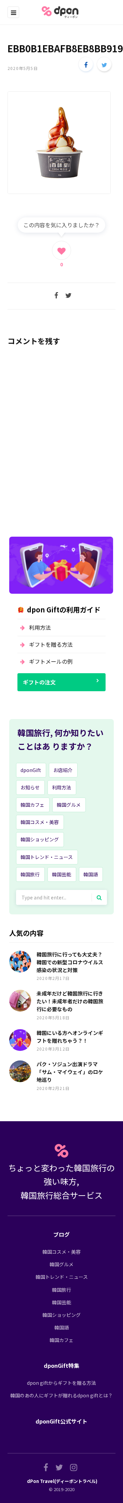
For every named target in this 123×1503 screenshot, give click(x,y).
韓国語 (90, 874)
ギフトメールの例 (51, 661)
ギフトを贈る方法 (51, 644)
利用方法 (40, 627)
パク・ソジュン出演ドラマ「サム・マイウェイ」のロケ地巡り (70, 1071)
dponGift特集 (61, 1365)
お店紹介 (62, 770)
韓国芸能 (61, 874)
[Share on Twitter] (104, 64)
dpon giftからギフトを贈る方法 (61, 1382)
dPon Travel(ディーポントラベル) (62, 1481)
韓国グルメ (69, 804)
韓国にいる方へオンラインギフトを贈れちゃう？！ (70, 1036)
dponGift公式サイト (61, 1421)
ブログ (61, 1234)
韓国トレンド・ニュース (46, 857)
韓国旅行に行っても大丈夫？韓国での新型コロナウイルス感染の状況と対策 (70, 962)
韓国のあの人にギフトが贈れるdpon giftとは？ (61, 1395)
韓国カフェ (32, 804)
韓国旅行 (30, 874)
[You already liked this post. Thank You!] (61, 250)
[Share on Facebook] (86, 64)
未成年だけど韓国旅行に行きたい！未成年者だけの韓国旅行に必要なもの (70, 1001)
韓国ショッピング (39, 839)
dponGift (30, 770)
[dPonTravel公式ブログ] (61, 12)
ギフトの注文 (39, 682)
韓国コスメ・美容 (39, 822)
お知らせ (30, 787)
